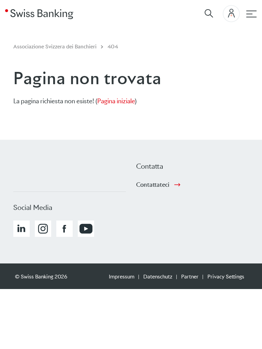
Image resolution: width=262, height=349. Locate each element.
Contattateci (152, 184)
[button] (21, 229)
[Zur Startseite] (39, 13)
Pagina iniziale (116, 101)
